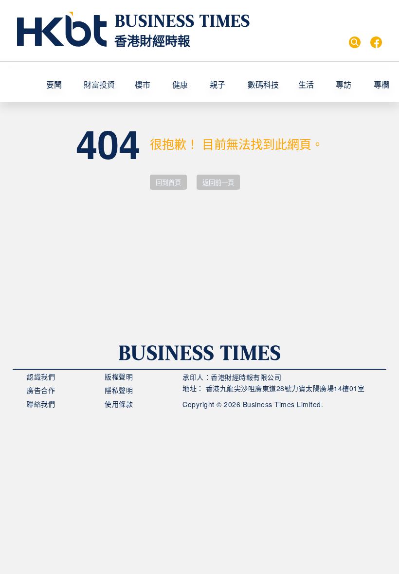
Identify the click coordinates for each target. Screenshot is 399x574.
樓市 (142, 84)
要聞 (54, 84)
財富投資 (99, 84)
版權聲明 (119, 376)
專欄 (381, 84)
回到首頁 (168, 182)
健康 (180, 84)
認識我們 (41, 376)
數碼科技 (263, 84)
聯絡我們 (41, 404)
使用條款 (119, 404)
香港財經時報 (152, 41)
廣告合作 (41, 390)
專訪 (343, 84)
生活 (306, 84)
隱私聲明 (119, 390)
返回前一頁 (218, 182)
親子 (217, 84)
